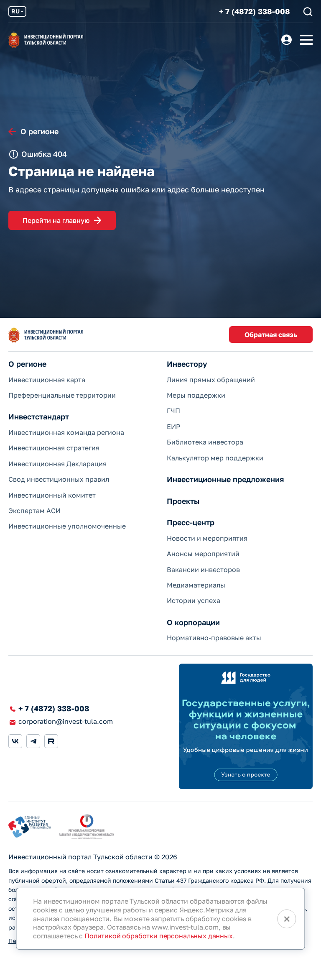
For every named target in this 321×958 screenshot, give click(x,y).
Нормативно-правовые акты (214, 638)
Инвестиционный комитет (52, 495)
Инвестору (187, 364)
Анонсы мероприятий (203, 553)
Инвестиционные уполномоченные (67, 526)
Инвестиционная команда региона (66, 432)
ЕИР (173, 426)
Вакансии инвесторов (203, 569)
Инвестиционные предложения (225, 479)
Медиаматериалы (196, 585)
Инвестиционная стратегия (53, 448)
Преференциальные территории (62, 395)
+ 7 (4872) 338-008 (254, 11)
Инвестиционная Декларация (57, 464)
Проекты (183, 501)
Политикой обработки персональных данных (158, 936)
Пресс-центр (190, 522)
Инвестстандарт (38, 416)
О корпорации (193, 622)
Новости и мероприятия (207, 538)
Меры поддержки (196, 395)
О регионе (27, 364)
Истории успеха (193, 600)
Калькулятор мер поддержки (215, 458)
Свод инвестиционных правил (58, 479)
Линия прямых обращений (211, 380)
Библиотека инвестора (205, 442)
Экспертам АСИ (34, 510)
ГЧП (173, 410)
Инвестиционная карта (46, 380)
